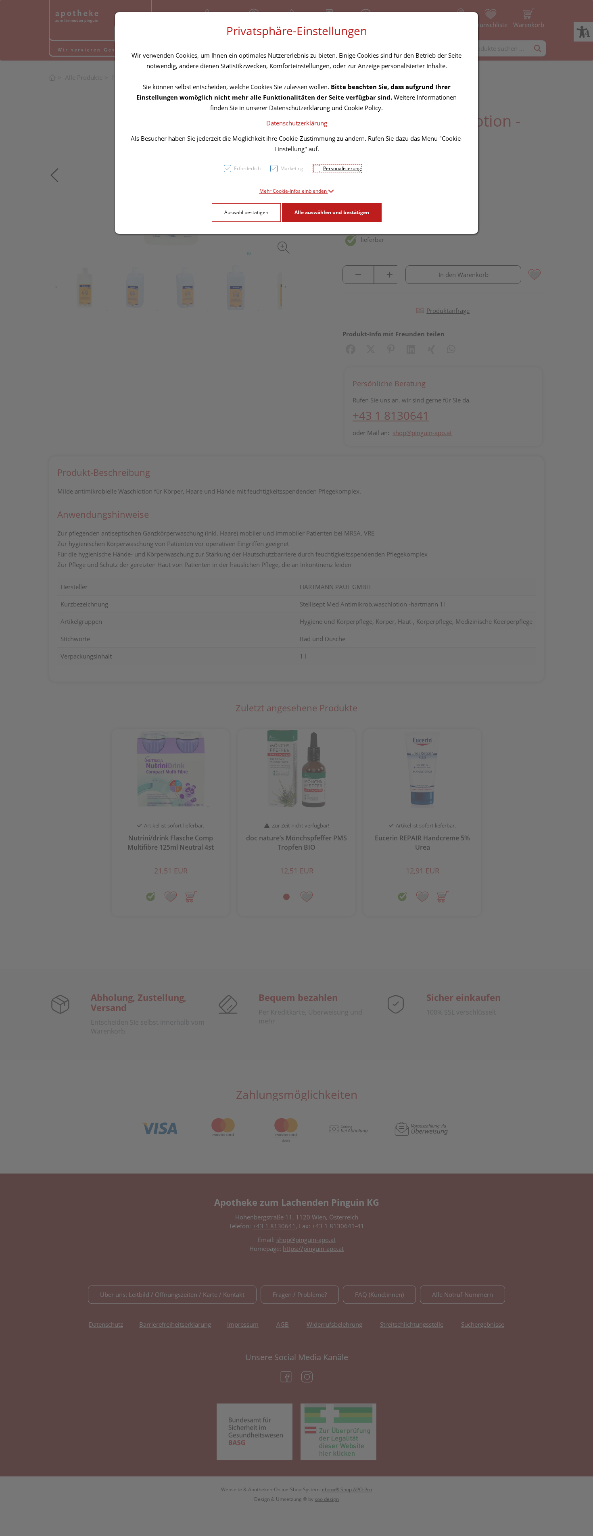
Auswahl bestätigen (246, 212)
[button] (296, 191)
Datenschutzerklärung (296, 123)
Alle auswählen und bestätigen (331, 212)
